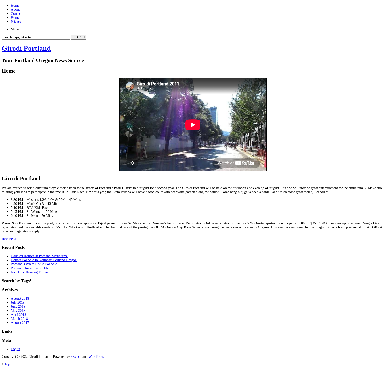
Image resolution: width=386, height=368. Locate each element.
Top (7, 364)
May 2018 (18, 310)
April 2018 (18, 314)
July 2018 (18, 302)
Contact (16, 13)
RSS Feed (9, 239)
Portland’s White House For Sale (34, 264)
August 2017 (20, 322)
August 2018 (20, 298)
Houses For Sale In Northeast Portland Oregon (44, 260)
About (15, 9)
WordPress (96, 356)
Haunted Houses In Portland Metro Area (39, 256)
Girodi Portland (26, 48)
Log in (15, 349)
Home (15, 5)
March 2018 (19, 318)
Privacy (16, 21)
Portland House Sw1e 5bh (29, 268)
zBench (76, 356)
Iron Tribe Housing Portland (30, 272)
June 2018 (18, 306)
